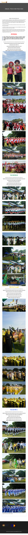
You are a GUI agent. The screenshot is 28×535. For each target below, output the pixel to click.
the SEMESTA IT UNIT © (18, 531)
